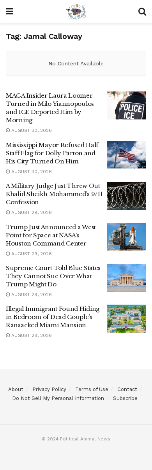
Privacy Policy (49, 389)
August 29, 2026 (31, 212)
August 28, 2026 (31, 335)
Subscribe (125, 398)
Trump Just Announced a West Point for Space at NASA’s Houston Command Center (51, 235)
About (15, 389)
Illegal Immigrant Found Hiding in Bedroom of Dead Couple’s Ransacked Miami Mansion (52, 317)
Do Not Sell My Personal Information (58, 398)
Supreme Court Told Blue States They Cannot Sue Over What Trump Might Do (53, 276)
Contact (127, 389)
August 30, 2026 (31, 130)
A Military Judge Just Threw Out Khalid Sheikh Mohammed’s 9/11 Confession (54, 194)
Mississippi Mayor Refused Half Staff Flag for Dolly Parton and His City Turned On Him (52, 153)
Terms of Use (91, 389)
